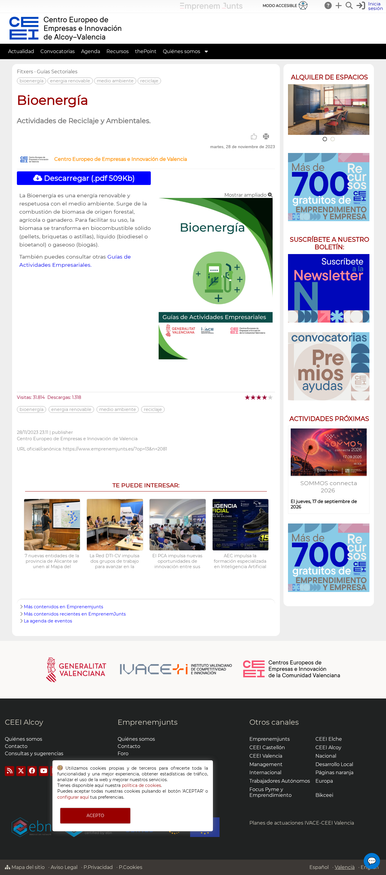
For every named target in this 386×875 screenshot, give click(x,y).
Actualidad (21, 51)
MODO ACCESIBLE (280, 5)
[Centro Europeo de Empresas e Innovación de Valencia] (34, 161)
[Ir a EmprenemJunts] (211, 8)
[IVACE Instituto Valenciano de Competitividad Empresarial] (139, 669)
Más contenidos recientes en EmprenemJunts (75, 614)
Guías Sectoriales (57, 72)
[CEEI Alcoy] (65, 41)
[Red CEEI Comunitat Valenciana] (292, 676)
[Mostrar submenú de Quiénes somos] (206, 51)
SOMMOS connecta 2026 (328, 486)
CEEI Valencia (265, 756)
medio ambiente (115, 81)
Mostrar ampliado (246, 195)
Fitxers (25, 72)
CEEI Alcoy (24, 722)
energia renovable (70, 81)
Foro (123, 753)
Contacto (16, 746)
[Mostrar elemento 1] (325, 139)
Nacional (325, 756)
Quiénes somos (181, 51)
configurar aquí (73, 797)
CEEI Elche (328, 739)
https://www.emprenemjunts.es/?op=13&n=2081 (115, 449)
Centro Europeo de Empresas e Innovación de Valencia (120, 159)
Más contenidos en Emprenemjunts (63, 606)
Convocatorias (57, 51)
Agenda (90, 51)
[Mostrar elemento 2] (333, 139)
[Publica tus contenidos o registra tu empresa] (339, 5)
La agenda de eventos (48, 621)
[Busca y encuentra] (349, 5)
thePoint (146, 51)
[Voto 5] (271, 397)
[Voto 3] (259, 397)
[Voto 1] (248, 397)
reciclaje (149, 81)
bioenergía (31, 81)
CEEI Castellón (267, 747)
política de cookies (141, 785)
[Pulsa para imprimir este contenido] (266, 136)
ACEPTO (95, 815)
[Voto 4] (265, 397)
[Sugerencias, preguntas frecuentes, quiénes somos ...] (328, 5)
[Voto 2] (253, 397)
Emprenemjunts (148, 722)
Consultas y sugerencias (34, 753)
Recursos (117, 51)
